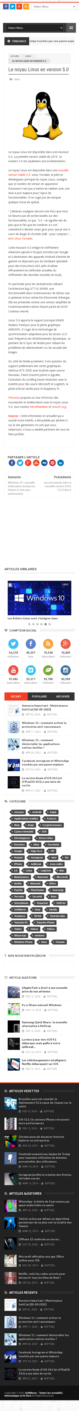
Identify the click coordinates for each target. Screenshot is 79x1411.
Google (18, 851)
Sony (38, 909)
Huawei (18, 857)
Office (52, 883)
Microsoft (62, 877)
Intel (53, 857)
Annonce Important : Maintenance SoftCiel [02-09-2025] (45, 707)
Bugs (31, 825)
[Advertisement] (39, 531)
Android (36, 812)
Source (13, 416)
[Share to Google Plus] (20, 611)
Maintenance (21, 877)
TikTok (37, 916)
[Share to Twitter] (16, 611)
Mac (62, 870)
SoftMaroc (20, 909)
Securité (37, 896)
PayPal (18, 890)
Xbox (44, 942)
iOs (67, 857)
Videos (34, 929)
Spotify (53, 909)
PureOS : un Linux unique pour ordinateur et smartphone (37, 619)
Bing (16, 825)
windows (40, 935)
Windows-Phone (23, 942)
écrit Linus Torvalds (20, 238)
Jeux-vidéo (56, 864)
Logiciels (46, 870)
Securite (19, 896)
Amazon (19, 812)
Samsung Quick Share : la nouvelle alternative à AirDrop (44, 1024)
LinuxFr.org (59, 406)
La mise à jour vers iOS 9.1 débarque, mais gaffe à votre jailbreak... (41, 1043)
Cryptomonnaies (52, 825)
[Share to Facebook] (11, 611)
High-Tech (36, 851)
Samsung (57, 890)
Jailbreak (36, 864)
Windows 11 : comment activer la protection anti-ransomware (44, 724)
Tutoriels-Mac (57, 916)
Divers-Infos (46, 838)
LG (15, 870)
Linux (28, 56)
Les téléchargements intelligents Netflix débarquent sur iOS (44, 1062)
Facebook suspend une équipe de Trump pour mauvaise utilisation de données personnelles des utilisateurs (44, 1157)
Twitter (18, 929)
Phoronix (14, 397)
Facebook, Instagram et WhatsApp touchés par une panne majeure (45, 762)
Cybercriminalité (23, 831)
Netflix (18, 883)
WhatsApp (20, 935)
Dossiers (19, 844)
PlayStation (37, 890)
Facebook (53, 844)
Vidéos (51, 929)
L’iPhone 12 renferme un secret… (40, 1239)
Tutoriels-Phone (45, 922)
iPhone (18, 864)
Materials (42, 877)
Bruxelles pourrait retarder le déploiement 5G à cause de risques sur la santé (45, 1102)
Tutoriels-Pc (21, 922)
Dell (44, 831)
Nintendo (35, 883)
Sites (54, 896)
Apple (53, 812)
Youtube (60, 942)
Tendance (19, 916)
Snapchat (42, 903)
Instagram (37, 857)
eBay (36, 844)
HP (52, 851)
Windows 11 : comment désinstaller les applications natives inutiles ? (41, 743)
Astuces (52, 818)
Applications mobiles (26, 818)
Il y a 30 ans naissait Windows (42, 1005)
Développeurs (22, 838)
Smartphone (21, 903)
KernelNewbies (39, 406)
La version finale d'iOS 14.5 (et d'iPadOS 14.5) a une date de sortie (42, 781)
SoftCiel (60, 903)
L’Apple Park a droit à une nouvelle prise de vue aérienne (44, 989)
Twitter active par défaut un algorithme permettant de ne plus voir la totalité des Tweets (45, 1222)
